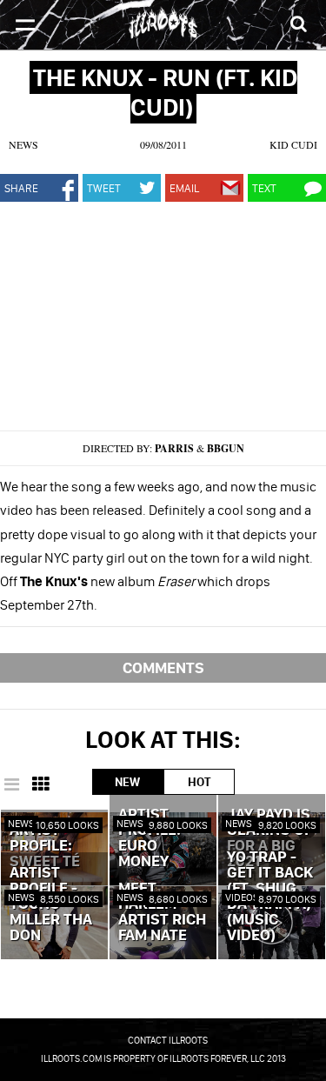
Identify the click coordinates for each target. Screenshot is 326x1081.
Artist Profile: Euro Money (149, 838)
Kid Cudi (293, 144)
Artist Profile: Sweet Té (45, 846)
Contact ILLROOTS (168, 1040)
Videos (242, 897)
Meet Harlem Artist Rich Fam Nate (162, 912)
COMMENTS (163, 667)
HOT (199, 782)
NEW (127, 782)
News (23, 144)
